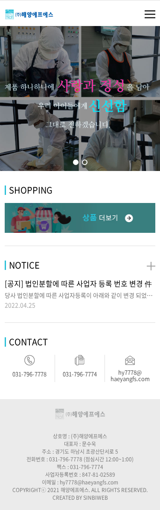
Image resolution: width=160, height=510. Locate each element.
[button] (76, 162)
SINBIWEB (95, 497)
